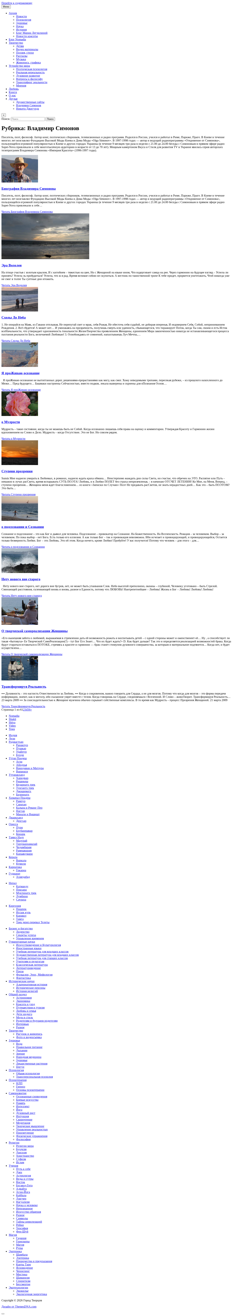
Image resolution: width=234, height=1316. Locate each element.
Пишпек (21, 909)
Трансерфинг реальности (31, 82)
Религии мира (25, 1145)
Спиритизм (23, 1281)
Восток (20, 1182)
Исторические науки (22, 981)
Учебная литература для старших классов (42, 958)
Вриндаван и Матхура (30, 768)
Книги (13, 92)
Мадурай (21, 840)
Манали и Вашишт (28, 814)
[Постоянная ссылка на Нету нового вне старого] (19, 572)
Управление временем (30, 938)
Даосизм (21, 1152)
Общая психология (28, 1073)
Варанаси (22, 771)
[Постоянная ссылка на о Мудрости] (19, 415)
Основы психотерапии (30, 1089)
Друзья (13, 98)
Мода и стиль (24, 1017)
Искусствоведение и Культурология (38, 945)
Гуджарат (14, 873)
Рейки (20, 1225)
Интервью (22, 1024)
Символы (22, 1218)
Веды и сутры (24, 1178)
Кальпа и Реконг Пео (29, 807)
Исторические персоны (30, 987)
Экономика (23, 1001)
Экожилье (22, 1290)
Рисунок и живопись (29, 1033)
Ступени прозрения (17, 471)
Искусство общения (28, 1211)
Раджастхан (16, 741)
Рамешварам (24, 850)
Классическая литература (32, 964)
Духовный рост (25, 1113)
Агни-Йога (23, 1192)
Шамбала (22, 1254)
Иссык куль (23, 912)
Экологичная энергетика (31, 1294)
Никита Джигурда (27, 108)
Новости (21, 16)
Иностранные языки (28, 948)
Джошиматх (23, 791)
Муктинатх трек (26, 893)
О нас (12, 95)
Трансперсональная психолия (34, 1076)
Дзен (19, 1172)
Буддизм (21, 1149)
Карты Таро (23, 1264)
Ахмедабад (23, 876)
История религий (27, 991)
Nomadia (14, 715)
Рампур (20, 801)
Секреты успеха (26, 935)
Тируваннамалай (26, 843)
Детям (20, 46)
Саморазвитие (18, 1093)
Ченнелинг (23, 1271)
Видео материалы (27, 49)
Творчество (16, 42)
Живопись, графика (28, 62)
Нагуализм (23, 1201)
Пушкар (21, 748)
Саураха (21, 899)
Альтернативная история (31, 984)
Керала (13, 857)
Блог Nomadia (17, 39)
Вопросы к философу (29, 79)
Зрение (20, 1053)
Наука (20, 26)
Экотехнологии (18, 1287)
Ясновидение (24, 1267)
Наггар (20, 811)
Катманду (22, 886)
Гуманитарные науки (22, 941)
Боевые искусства (27, 1099)
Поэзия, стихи (25, 52)
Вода (19, 1043)
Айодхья (21, 764)
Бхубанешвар (24, 830)
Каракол (21, 915)
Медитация (23, 1122)
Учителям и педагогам (30, 961)
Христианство (25, 1155)
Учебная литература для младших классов (42, 951)
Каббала (21, 1195)
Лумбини (22, 896)
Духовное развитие (28, 75)
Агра (19, 761)
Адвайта (21, 1188)
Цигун (20, 1066)
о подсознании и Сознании (22, 527)
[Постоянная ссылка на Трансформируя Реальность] (19, 679)
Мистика (21, 1274)
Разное (20, 1027)
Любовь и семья (26, 1010)
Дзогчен (21, 1198)
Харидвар (22, 778)
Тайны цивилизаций (29, 1221)
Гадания (21, 1238)
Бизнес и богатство (21, 928)
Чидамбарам (23, 847)
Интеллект (22, 1106)
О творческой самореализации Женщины (34, 631)
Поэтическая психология (31, 69)
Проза (20, 971)
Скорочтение (24, 1119)
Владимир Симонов (28, 105)
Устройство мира (19, 65)
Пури (19, 827)
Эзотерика (15, 1251)
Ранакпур (22, 745)
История (21, 29)
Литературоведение (28, 968)
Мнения (21, 85)
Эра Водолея (11, 265)
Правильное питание (29, 1047)
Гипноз (20, 1086)
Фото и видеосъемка (29, 1037)
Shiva (12, 722)
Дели (12, 738)
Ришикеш (22, 781)
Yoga (12, 729)
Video (12, 725)
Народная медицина (28, 1057)
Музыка (21, 59)
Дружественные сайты (30, 102)
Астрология (23, 1175)
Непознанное (24, 1208)
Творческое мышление (30, 1126)
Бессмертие (23, 1284)
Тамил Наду (16, 837)
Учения (13, 1165)
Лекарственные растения (31, 1063)
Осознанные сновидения (31, 1096)
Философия (23, 1139)
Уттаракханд (17, 774)
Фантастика (23, 977)
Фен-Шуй (22, 1231)
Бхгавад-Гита (24, 1185)
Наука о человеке (27, 1205)
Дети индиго (24, 1014)
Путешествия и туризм (30, 1007)
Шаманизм (23, 1277)
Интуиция (22, 1116)
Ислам (20, 1162)
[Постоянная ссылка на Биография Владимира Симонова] (19, 181)
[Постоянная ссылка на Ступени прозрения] (19, 464)
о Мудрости (10, 422)
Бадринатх (22, 794)
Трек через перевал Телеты (33, 922)
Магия (13, 1234)
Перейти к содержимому (16, 3)
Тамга (20, 919)
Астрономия (24, 997)
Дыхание (21, 1050)
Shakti (12, 719)
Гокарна (21, 870)
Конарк (20, 834)
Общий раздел (18, 994)
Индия (13, 735)
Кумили (21, 863)
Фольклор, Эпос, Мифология (34, 974)
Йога (19, 1109)
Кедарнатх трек (25, 784)
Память (20, 1103)
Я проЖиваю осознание (20, 373)
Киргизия (15, 905)
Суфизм (21, 1159)
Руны (19, 1248)
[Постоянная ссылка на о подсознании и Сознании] (19, 519)
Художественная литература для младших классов (47, 954)
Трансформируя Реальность (23, 686)
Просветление (25, 1132)
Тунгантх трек (25, 787)
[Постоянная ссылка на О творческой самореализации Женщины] (19, 623)
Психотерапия (18, 1080)
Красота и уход (25, 1004)
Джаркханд (16, 817)
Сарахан (21, 804)
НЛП (19, 1083)
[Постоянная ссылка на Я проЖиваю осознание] (19, 365)
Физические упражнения (31, 1136)
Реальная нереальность (30, 72)
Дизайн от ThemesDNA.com (18, 1306)
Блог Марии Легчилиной (32, 32)
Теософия (22, 1228)
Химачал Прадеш (19, 797)
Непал (13, 883)
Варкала (21, 860)
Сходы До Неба (13, 317)
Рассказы (21, 55)
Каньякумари (24, 853)
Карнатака (15, 867)
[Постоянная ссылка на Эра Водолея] (45, 258)
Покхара (21, 889)
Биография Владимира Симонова (28, 189)
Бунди (20, 755)
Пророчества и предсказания (34, 1261)
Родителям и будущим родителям (37, 1020)
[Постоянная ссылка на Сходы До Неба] (19, 310)
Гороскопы (23, 1241)
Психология (23, 19)
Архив (13, 13)
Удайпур (21, 751)
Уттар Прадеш (18, 758)
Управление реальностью (32, 1129)
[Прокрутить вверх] (2, 1313)
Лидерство (22, 931)
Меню (6, 6)
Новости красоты (27, 36)
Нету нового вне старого (20, 579)
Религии (14, 1142)
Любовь (14, 88)
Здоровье (21, 23)
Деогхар (21, 820)
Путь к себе (23, 1169)
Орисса (13, 824)
